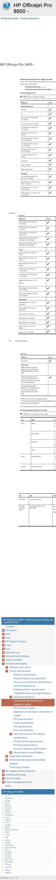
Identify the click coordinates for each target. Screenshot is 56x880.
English (7, 810)
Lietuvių (7, 840)
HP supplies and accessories (20, 771)
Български (9, 798)
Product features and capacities (29, 678)
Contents (10, 626)
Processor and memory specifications (32, 682)
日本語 (7, 834)
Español (8, 813)
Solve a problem (13, 660)
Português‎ (8, 852)
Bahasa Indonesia (11, 829)
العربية (7, 795)
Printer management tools (18, 782)
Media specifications (23, 697)
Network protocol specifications (29, 689)
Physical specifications (25, 675)
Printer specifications (20, 671)
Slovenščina (9, 862)
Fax (7, 649)
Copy (8, 645)
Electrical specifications (25, 745)
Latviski (7, 842)
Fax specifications (22, 726)
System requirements (24, 686)
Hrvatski (8, 825)
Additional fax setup (15, 774)
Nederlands (9, 845)
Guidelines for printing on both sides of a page (33, 714)
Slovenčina (9, 859)
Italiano (7, 832)
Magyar (7, 827)
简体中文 (8, 872)
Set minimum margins (24, 708)
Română (8, 855)
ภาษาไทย (8, 867)
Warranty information (19, 667)
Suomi (7, 817)
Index (8, 786)
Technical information (29, 18)
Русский (8, 857)
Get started (11, 630)
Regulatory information (21, 756)
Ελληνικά (8, 808)
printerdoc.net (13, 878)
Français (8, 820)
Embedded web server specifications (32, 693)
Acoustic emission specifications (30, 749)
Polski (7, 850)
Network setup (12, 778)
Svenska (8, 864)
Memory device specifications (28, 752)
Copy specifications (23, 723)
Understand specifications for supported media (28, 702)
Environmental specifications (28, 741)
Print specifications (23, 719)
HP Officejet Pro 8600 (6, 5)
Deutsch (8, 805)
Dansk (7, 803)
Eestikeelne (9, 815)
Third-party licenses (19, 767)
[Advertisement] (28, 40)
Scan (8, 638)
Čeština (7, 800)
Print (7, 634)
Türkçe (7, 870)
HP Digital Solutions (15, 641)
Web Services (12, 652)
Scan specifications (23, 730)
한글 (6, 837)
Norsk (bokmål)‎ (10, 847)
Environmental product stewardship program (27, 762)
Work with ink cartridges (17, 656)
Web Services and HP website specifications (29, 736)
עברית (7, 822)
